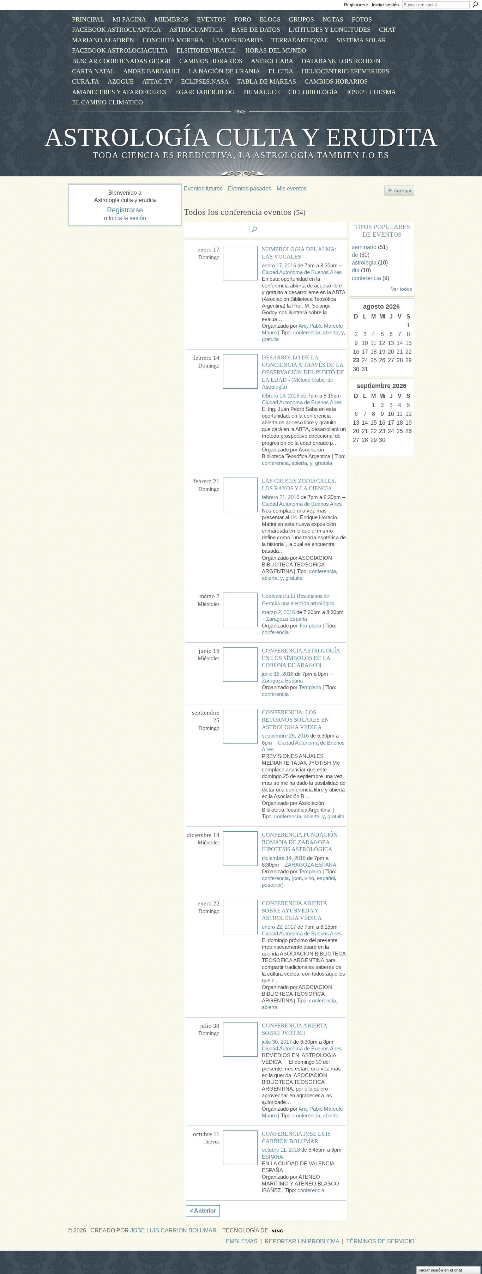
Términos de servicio (380, 1241)
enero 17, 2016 (279, 265)
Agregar (403, 190)
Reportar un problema (302, 1241)
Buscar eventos (255, 229)
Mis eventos (292, 189)
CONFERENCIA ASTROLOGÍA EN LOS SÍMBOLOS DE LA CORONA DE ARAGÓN (301, 658)
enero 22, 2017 (279, 927)
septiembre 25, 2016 (285, 736)
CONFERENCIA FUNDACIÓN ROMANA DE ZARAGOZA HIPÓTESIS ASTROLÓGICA (300, 842)
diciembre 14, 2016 (284, 858)
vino (309, 878)
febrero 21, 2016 (280, 497)
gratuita (270, 339)
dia (356, 270)
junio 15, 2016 (278, 674)
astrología (364, 263)
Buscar (475, 4)
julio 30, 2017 (277, 1042)
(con (296, 878)
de (355, 255)
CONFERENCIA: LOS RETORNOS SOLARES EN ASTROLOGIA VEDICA (295, 719)
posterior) (273, 885)
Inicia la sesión (127, 218)
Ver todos (401, 289)
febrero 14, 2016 (280, 396)
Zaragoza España (286, 619)
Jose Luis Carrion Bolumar (173, 1230)
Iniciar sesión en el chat (440, 1270)
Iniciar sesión (385, 4)
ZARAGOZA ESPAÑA (310, 865)
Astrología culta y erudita (241, 137)
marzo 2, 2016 (278, 612)
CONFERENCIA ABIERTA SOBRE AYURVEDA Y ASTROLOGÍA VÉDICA (294, 910)
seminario (364, 247)
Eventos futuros (203, 189)
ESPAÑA (272, 1157)
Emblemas (242, 1241)
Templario (310, 626)
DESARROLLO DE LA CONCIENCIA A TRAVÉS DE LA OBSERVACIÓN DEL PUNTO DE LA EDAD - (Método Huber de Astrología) (303, 372)
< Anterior (203, 1211)
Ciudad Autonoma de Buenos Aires (302, 272)
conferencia (306, 332)
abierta (330, 332)
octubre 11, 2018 (281, 1150)
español (326, 878)
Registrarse (356, 4)
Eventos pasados (249, 189)
